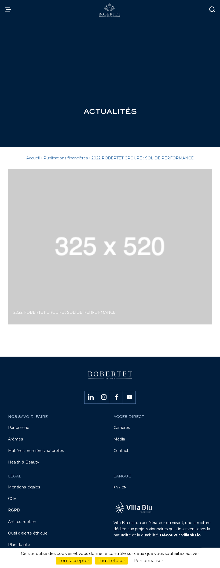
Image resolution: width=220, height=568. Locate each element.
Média (119, 439)
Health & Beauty (23, 462)
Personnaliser (148, 560)
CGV (12, 498)
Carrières (121, 427)
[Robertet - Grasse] (110, 10)
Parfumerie (18, 427)
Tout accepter (73, 560)
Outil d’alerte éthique (27, 533)
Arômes (15, 439)
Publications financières (65, 158)
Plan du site (19, 544)
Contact (121, 450)
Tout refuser (111, 560)
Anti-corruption (22, 521)
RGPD (14, 510)
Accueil (33, 158)
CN (124, 487)
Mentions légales (24, 487)
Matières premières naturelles (36, 450)
